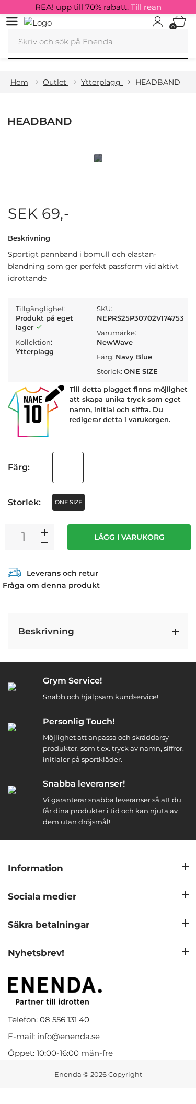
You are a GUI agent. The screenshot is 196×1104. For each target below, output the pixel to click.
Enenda (68, 1074)
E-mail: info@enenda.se (54, 1036)
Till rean (146, 7)
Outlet (55, 82)
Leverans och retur (62, 573)
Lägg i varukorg (129, 537)
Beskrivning (46, 631)
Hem (19, 82)
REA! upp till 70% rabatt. (98, 7)
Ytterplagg (102, 82)
